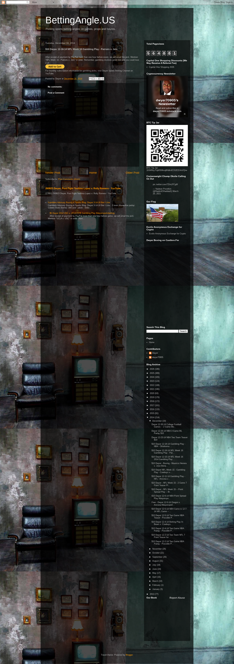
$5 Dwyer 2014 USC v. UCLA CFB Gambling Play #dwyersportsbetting (82, 213)
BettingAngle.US (80, 20)
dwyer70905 (157, 357)
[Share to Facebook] (99, 78)
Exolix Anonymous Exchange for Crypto (167, 233)
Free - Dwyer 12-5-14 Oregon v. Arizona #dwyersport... (166, 503)
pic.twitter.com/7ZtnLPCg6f (165, 184)
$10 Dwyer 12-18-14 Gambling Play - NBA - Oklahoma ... (168, 445)
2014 (152, 417)
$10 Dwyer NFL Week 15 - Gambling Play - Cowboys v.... (168, 471)
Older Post (132, 172)
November (157, 549)
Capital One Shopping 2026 (161, 67)
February (156, 585)
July (154, 565)
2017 (152, 405)
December (157, 421)
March (155, 581)
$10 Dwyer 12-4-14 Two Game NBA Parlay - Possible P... (168, 529)
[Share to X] (96, 78)
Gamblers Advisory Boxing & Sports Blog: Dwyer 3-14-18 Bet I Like (79, 202)
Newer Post (52, 172)
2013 (152, 594)
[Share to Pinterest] (102, 78)
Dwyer (155, 353)
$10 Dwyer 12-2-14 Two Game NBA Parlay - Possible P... (168, 542)
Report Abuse (177, 597)
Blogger (129, 655)
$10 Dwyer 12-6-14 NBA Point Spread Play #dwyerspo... (169, 497)
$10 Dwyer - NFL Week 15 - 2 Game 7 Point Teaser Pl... (169, 484)
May (154, 573)
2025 (152, 373)
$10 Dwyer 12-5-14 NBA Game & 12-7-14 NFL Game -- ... (169, 510)
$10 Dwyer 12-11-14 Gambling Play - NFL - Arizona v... (168, 477)
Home (93, 172)
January (156, 589)
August (156, 561)
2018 (152, 401)
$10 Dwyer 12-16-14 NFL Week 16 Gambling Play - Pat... (167, 451)
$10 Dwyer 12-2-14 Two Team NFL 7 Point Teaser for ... (168, 536)
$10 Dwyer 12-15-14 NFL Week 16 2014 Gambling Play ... (167, 458)
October (156, 553)
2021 (152, 389)
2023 (152, 381)
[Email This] (90, 78)
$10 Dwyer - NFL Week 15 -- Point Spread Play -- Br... (167, 490)
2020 (152, 393)
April (154, 577)
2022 (152, 385)
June (154, 569)
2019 (152, 397)
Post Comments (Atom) (69, 179)
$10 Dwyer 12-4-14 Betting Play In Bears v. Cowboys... (167, 523)
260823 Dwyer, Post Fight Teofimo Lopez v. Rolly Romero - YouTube (83, 188)
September (157, 557)
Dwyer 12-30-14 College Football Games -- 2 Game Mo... (166, 425)
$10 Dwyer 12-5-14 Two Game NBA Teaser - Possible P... (168, 516)
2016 (152, 409)
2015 (152, 413)
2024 (152, 377)
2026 (152, 369)
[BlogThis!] (93, 78)
